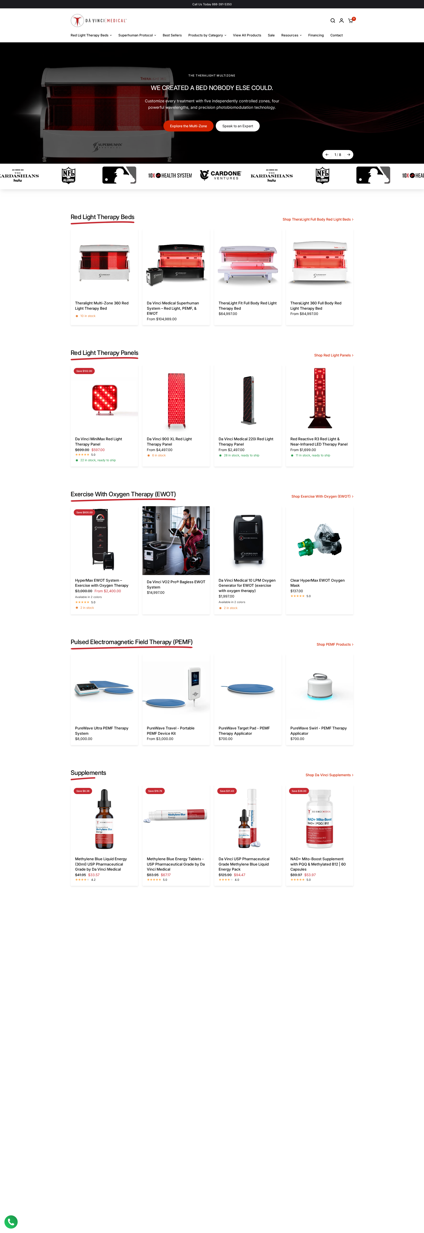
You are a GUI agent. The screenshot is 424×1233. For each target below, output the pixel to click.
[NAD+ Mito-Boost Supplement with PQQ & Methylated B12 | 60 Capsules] (319, 818)
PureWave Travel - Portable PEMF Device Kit (171, 731)
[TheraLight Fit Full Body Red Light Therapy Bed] (248, 262)
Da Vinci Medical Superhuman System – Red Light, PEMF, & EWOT (173, 308)
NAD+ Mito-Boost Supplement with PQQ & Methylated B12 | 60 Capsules (318, 864)
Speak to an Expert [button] (237, 126)
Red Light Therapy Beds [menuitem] (89, 35)
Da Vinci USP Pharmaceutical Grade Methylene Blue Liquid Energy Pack (244, 864)
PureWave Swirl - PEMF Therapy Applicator (318, 731)
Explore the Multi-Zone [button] (188, 126)
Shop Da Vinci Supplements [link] (328, 775)
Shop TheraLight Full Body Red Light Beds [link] (317, 219)
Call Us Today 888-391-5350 (212, 4)
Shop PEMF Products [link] (334, 644)
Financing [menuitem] (316, 35)
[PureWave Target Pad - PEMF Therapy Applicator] (248, 687)
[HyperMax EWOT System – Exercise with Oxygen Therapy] (104, 539)
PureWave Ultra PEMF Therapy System (102, 731)
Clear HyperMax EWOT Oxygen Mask (317, 583)
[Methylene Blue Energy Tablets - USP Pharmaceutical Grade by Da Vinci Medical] (176, 818)
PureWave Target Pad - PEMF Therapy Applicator (244, 731)
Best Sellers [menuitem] (172, 35)
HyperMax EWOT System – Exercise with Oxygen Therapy (102, 583)
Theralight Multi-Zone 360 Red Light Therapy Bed (102, 306)
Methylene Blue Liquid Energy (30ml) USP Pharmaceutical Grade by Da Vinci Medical (101, 864)
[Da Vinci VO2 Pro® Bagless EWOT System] (176, 540)
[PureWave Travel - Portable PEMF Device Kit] (176, 687)
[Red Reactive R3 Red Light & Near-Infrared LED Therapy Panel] (319, 398)
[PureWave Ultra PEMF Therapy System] (104, 687)
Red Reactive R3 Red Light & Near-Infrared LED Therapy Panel (319, 441)
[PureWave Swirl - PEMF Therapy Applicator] (319, 687)
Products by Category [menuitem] (205, 35)
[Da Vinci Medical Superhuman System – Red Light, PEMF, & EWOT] (176, 262)
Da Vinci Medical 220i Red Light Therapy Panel (246, 441)
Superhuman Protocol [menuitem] (135, 35)
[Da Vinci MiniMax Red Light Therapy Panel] (104, 398)
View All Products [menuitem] (247, 35)
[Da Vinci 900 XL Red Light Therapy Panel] (176, 398)
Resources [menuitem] (289, 35)
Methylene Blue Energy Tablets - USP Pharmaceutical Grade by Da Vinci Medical (176, 864)
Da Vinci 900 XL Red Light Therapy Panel (169, 441)
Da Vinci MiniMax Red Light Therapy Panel (98, 441)
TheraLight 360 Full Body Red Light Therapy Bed (315, 306)
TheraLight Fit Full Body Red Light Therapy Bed (248, 306)
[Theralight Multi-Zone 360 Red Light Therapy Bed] (104, 262)
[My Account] (341, 20)
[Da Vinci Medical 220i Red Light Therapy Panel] (248, 398)
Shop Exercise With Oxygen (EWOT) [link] (321, 496)
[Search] (332, 20)
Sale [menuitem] (271, 35)
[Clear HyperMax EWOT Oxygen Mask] (319, 539)
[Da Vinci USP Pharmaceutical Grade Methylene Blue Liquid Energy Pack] (248, 818)
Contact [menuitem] (336, 35)
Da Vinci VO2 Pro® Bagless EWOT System (176, 584)
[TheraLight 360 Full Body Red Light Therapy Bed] (319, 262)
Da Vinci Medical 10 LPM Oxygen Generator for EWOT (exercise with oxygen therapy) (247, 585)
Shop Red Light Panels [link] (332, 355)
